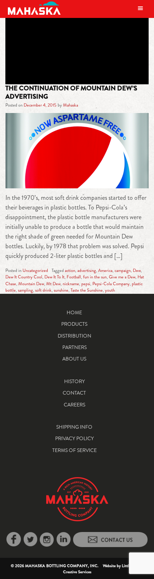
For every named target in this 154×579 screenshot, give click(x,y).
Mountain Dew (31, 284)
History (74, 381)
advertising (86, 270)
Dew (137, 270)
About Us (74, 358)
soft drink (43, 290)
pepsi (85, 284)
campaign (123, 270)
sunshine (61, 290)
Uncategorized (35, 270)
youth (110, 290)
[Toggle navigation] (140, 8)
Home (74, 312)
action (70, 270)
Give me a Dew (122, 277)
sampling (25, 290)
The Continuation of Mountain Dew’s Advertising (71, 92)
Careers (74, 404)
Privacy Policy (74, 438)
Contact (74, 392)
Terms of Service (74, 450)
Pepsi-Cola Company (111, 284)
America (105, 270)
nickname (71, 284)
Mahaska (70, 105)
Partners (74, 347)
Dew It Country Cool (23, 277)
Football (74, 277)
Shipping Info (74, 426)
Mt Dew (53, 284)
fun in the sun (95, 277)
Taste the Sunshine (87, 290)
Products (74, 324)
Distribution (74, 335)
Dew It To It (54, 277)
